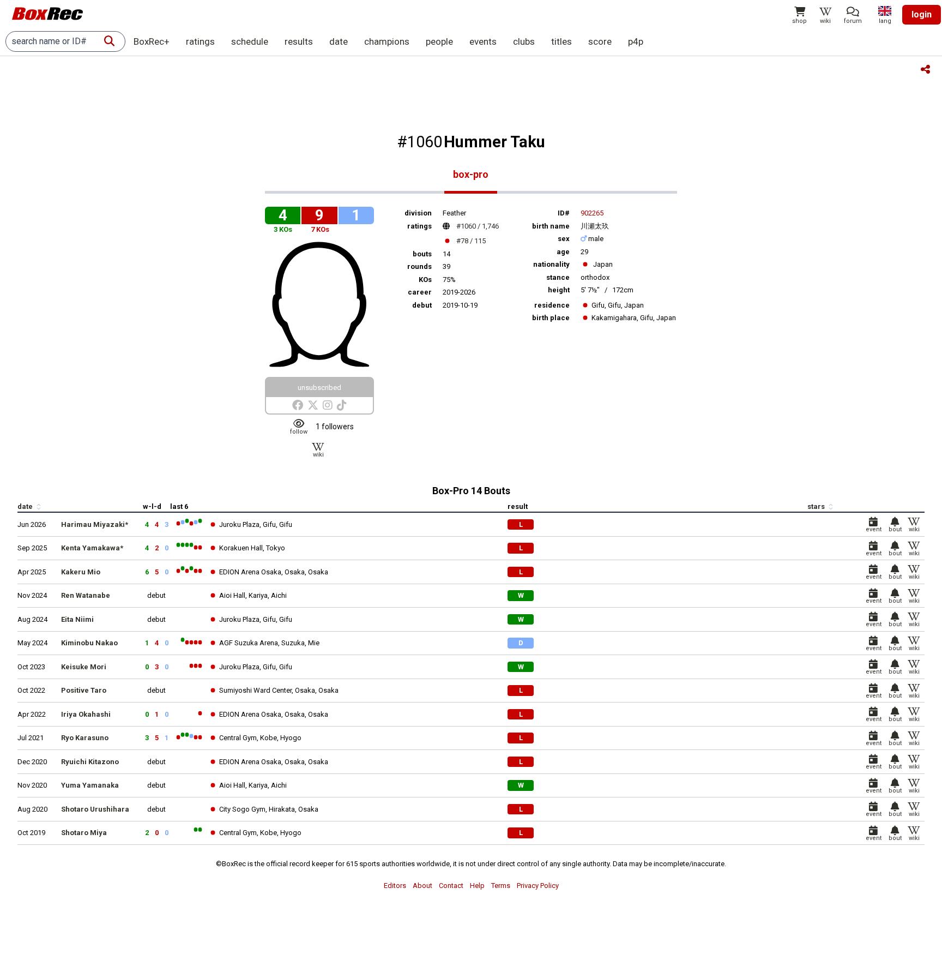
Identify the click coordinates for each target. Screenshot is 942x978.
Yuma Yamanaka (90, 785)
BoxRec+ (152, 41)
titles (561, 41)
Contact (451, 885)
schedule (249, 41)
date (338, 41)
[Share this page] (925, 70)
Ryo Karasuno (84, 738)
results (299, 41)
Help (477, 885)
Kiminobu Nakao (89, 643)
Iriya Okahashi (86, 714)
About (422, 885)
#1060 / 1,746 (477, 226)
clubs (524, 41)
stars (816, 506)
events (483, 41)
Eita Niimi (77, 619)
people (439, 41)
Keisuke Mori (83, 667)
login (921, 14)
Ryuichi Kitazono (90, 762)
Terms (500, 885)
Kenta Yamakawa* (92, 548)
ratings (200, 41)
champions (386, 41)
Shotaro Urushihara (95, 809)
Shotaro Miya (84, 833)
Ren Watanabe (85, 595)
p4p (635, 41)
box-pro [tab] (470, 174)
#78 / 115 (471, 241)
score (600, 41)
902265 (592, 213)
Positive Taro (83, 690)
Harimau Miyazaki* (94, 524)
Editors (395, 885)
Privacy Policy (538, 885)
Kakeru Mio (80, 572)
